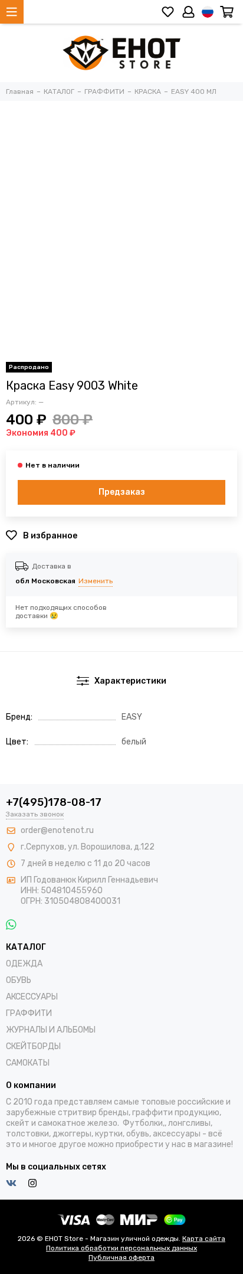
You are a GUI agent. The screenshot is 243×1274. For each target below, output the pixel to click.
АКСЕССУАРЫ (32, 997)
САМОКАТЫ (28, 1063)
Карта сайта (203, 1238)
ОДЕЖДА (24, 964)
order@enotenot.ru (57, 830)
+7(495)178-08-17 (53, 802)
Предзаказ (121, 492)
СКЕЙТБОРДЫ (33, 1046)
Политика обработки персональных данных (121, 1248)
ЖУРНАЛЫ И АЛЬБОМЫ (51, 1030)
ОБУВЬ (18, 980)
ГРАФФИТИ (29, 1013)
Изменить (95, 581)
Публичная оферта (121, 1257)
